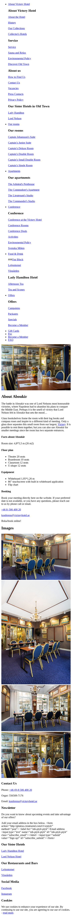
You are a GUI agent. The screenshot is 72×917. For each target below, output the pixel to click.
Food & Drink (15, 253)
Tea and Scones (16, 289)
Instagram (6, 893)
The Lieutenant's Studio (20, 195)
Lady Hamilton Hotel (12, 850)
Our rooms (13, 124)
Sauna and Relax (17, 52)
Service (12, 47)
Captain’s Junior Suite (19, 142)
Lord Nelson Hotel (11, 856)
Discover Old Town (18, 64)
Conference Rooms (18, 225)
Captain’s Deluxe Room (20, 148)
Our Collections (16, 28)
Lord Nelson (14, 118)
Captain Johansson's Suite (21, 137)
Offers (11, 295)
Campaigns (14, 308)
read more (8, 912)
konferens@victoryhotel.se (15, 515)
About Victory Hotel (19, 4)
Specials (12, 319)
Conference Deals (17, 231)
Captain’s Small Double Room (24, 159)
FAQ (10, 339)
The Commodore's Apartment (23, 189)
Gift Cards (13, 330)
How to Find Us (16, 77)
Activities (13, 236)
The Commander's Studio (21, 201)
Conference (14, 206)
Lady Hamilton (16, 112)
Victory (61, 424)
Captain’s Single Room (20, 165)
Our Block (17, 259)
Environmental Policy (19, 58)
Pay (10, 333)
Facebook (6, 888)
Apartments (14, 171)
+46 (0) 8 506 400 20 (20, 789)
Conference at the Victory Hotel (25, 219)
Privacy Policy (15, 99)
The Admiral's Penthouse (21, 184)
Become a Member (18, 325)
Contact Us (14, 82)
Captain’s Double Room (21, 154)
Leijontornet (14, 265)
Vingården (13, 270)
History (12, 22)
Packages (13, 313)
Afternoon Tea (15, 283)
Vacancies (13, 88)
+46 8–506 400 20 (11, 509)
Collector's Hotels (17, 34)
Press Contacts (15, 94)
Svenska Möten (16, 248)
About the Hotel (16, 17)
